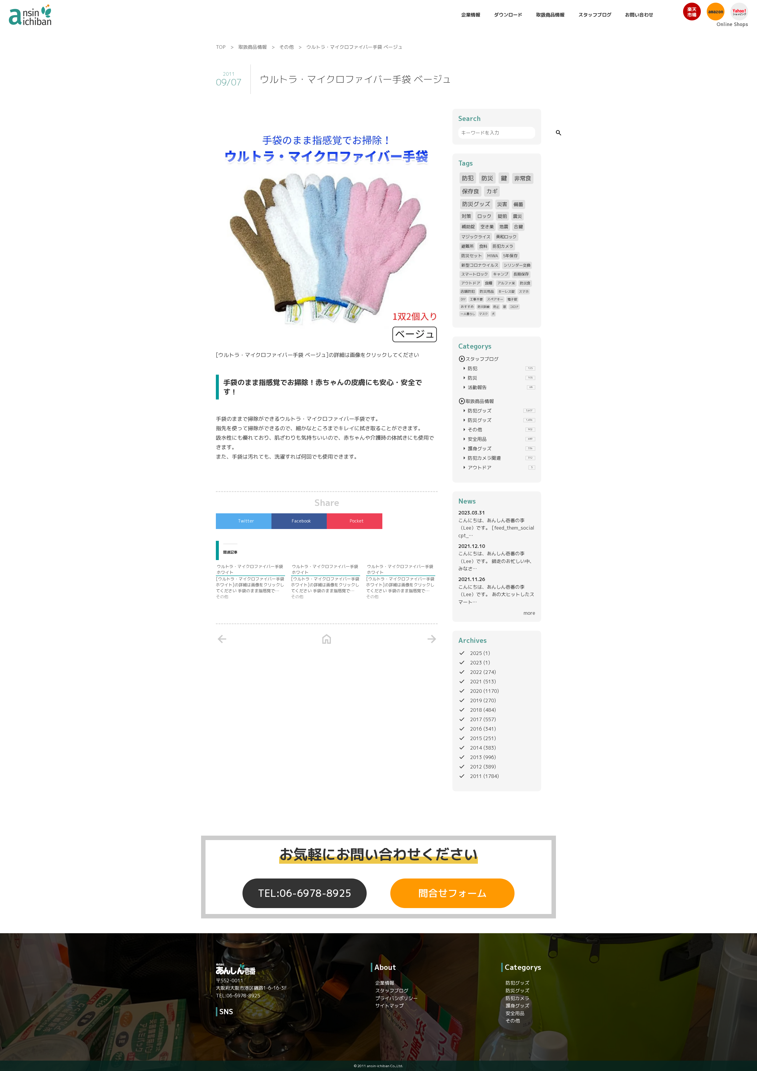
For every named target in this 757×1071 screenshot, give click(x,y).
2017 (476, 719)
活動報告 (497, 387)
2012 (476, 766)
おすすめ (467, 306)
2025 (476, 653)
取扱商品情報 (550, 15)
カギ (492, 191)
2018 (476, 710)
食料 (483, 246)
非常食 (522, 178)
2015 (476, 738)
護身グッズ (497, 448)
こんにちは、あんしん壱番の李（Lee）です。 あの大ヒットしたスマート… (496, 594)
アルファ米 (506, 283)
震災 (517, 216)
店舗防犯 (468, 291)
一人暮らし (467, 314)
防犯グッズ (497, 411)
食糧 (489, 283)
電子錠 (512, 299)
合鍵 (518, 227)
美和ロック (506, 237)
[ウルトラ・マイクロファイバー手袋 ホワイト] (253, 582)
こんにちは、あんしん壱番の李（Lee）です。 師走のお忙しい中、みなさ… (496, 561)
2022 (476, 672)
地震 (503, 227)
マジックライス (475, 237)
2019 (476, 700)
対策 (466, 216)
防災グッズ (476, 204)
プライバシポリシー (396, 998)
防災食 (525, 283)
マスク (483, 314)
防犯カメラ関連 (497, 458)
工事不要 (476, 299)
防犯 (468, 178)
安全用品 (497, 439)
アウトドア (470, 283)
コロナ (514, 307)
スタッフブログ (595, 15)
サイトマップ (389, 1005)
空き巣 (487, 227)
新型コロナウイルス (480, 265)
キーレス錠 (506, 291)
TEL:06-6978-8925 (304, 893)
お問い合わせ (639, 15)
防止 (496, 307)
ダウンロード (508, 15)
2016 (476, 729)
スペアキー (495, 299)
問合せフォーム (452, 893)
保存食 (470, 191)
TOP (221, 47)
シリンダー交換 (517, 265)
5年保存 (510, 255)
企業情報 (470, 15)
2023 (476, 662)
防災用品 (487, 291)
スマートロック (474, 274)
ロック (484, 216)
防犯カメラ (503, 246)
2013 (476, 757)
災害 (502, 204)
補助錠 (468, 227)
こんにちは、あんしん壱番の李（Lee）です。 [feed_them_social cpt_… (496, 528)
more (529, 613)
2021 (476, 681)
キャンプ (500, 274)
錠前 (502, 216)
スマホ (524, 291)
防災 (487, 178)
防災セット (471, 255)
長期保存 (521, 274)
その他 (286, 47)
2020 (476, 691)
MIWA (492, 255)
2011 (476, 776)
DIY (463, 299)
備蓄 (518, 204)
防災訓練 (483, 307)
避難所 (467, 246)
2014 (476, 748)
